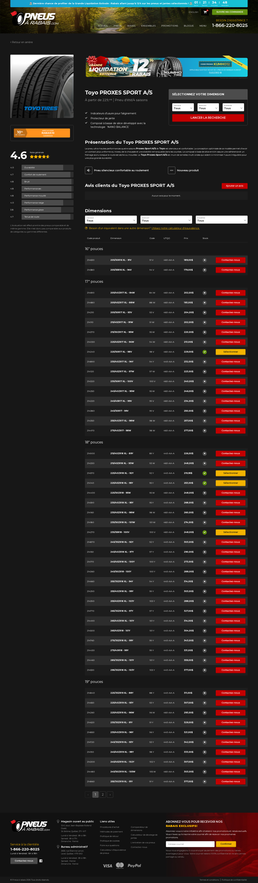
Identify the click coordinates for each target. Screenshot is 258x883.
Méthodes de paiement (111, 831)
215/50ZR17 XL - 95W (122, 332)
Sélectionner (230, 351)
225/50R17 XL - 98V (121, 351)
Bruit (27, 181)
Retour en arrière (22, 42)
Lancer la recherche (208, 117)
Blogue (189, 25)
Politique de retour (109, 836)
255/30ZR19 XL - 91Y (121, 781)
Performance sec (32, 188)
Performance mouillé (35, 195)
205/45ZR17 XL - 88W (122, 302)
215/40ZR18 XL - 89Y (121, 453)
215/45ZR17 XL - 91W (121, 322)
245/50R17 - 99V (119, 410)
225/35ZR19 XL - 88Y (121, 693)
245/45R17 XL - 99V (121, 401)
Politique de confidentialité (234, 880)
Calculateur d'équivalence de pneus (113, 851)
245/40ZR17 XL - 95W (122, 391)
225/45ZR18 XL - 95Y (121, 483)
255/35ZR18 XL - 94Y (121, 581)
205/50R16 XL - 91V (120, 260)
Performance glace (34, 209)
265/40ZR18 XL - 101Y (122, 620)
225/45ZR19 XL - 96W (122, 712)
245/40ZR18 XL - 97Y (122, 552)
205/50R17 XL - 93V (121, 312)
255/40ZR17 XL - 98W (122, 420)
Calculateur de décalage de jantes (144, 836)
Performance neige (34, 202)
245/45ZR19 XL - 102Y (122, 761)
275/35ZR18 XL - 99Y (121, 640)
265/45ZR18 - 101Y (120, 630)
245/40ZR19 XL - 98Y (122, 752)
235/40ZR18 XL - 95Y (121, 502)
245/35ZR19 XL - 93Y (121, 742)
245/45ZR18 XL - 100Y (122, 561)
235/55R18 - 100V (119, 532)
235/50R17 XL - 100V (121, 381)
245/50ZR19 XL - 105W (122, 771)
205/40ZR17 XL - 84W (122, 292)
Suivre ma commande (229, 12)
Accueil (103, 25)
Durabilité (29, 167)
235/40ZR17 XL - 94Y (121, 361)
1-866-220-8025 (230, 25)
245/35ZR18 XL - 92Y (121, 542)
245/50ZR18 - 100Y (120, 571)
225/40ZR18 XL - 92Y (122, 473)
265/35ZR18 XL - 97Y (121, 611)
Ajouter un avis (234, 185)
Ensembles (148, 25)
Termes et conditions (209, 880)
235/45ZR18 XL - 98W (122, 512)
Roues (131, 25)
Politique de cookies (110, 840)
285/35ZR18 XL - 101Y (122, 660)
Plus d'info (214, 72)
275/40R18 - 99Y (119, 650)
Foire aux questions (109, 845)
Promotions (169, 25)
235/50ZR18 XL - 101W (122, 522)
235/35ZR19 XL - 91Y (121, 722)
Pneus (118, 25)
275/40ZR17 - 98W (120, 430)
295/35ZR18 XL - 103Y (122, 670)
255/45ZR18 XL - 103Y (122, 601)
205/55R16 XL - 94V (121, 269)
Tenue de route (31, 216)
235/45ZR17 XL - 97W (122, 371)
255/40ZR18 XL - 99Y (121, 591)
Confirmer (226, 844)
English (193, 12)
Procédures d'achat (109, 827)
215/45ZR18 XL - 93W (122, 463)
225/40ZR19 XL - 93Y (121, 702)
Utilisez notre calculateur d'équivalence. (175, 228)
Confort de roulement (35, 174)
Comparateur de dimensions (139, 828)
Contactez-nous (230, 260)
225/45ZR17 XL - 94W (122, 342)
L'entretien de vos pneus (143, 842)
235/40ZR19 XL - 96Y (121, 732)
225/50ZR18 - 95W (120, 492)
